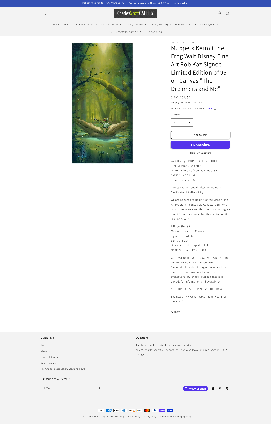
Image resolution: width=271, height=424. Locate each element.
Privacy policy (149, 416)
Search (44, 345)
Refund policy (48, 362)
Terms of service (166, 416)
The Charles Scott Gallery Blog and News (63, 368)
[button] (44, 13)
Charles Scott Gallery (96, 416)
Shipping (175, 102)
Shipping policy (184, 416)
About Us (45, 351)
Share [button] (177, 311)
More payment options (200, 153)
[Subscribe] (99, 388)
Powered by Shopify (115, 416)
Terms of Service (50, 357)
